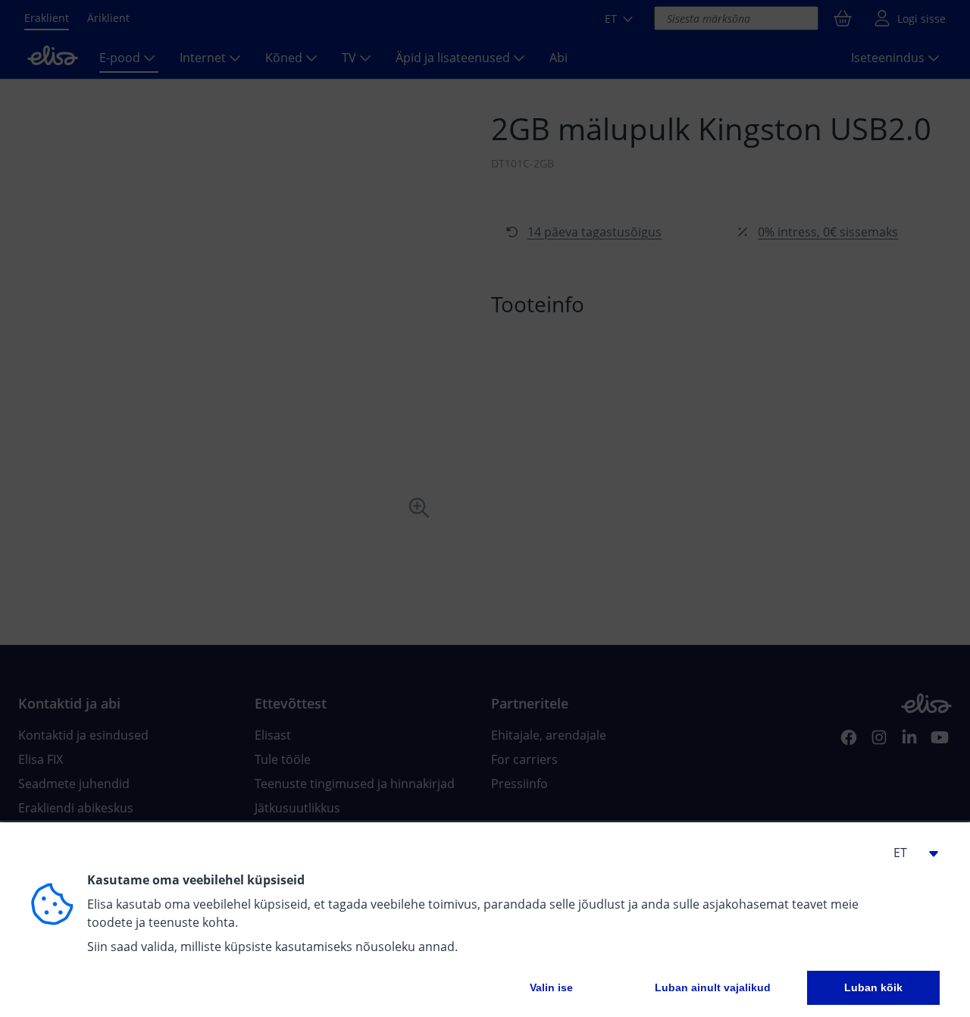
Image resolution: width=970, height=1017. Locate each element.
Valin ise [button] (551, 987)
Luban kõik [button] (873, 987)
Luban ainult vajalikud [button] (713, 987)
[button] (909, 852)
